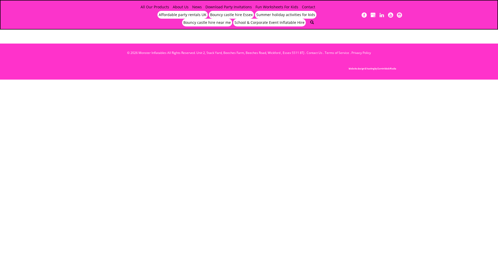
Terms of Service (337, 53)
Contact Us (314, 53)
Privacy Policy (361, 53)
